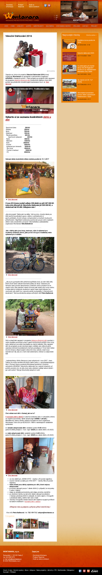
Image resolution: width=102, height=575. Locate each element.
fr (56, 19)
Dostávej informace (9, 6)
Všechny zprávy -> (91, 35)
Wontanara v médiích (63, 26)
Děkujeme (76, 26)
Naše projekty (39, 26)
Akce (27, 570)
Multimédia (50, 26)
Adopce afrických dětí (22, 80)
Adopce (28, 26)
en (56, 17)
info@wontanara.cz (15, 559)
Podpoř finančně (21, 6)
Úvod (6, 26)
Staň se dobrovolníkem (34, 6)
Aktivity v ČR (52, 570)
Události (20, 26)
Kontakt (85, 26)
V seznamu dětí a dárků (14, 417)
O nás (13, 26)
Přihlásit (94, 26)
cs (56, 15)
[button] (10, 528)
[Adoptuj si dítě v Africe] (79, 23)
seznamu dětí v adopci (32, 502)
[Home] (21, 20)
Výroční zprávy (18, 570)
